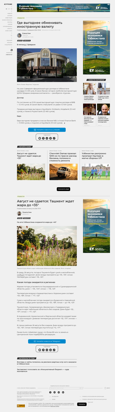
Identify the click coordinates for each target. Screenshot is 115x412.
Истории (9, 15)
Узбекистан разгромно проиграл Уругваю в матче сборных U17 (94, 155)
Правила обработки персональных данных (94, 399)
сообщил (21, 275)
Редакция (9, 40)
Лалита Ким (27, 212)
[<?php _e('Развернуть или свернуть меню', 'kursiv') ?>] (12, 50)
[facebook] (50, 392)
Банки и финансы (7, 20)
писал (40, 332)
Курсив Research (7, 26)
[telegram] (59, 392)
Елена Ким (26, 33)
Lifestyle (9, 28)
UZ (9, 9)
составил (21, 91)
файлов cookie (54, 406)
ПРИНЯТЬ (82, 404)
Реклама (9, 42)
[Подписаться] (81, 388)
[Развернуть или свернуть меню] (11, 35)
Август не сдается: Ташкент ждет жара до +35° (29, 155)
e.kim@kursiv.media (27, 37)
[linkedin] (63, 392)
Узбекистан (9, 54)
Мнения (10, 24)
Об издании (55, 396)
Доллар (20, 40)
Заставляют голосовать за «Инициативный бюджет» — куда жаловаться (43, 370)
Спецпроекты (8, 44)
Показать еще (63, 189)
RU (6, 9)
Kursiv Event (8, 30)
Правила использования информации (93, 396)
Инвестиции (8, 17)
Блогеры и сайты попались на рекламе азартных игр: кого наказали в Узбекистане (46, 363)
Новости (9, 13)
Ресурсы (9, 22)
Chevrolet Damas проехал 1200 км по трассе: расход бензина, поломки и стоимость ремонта (63, 157)
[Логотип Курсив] (8, 4)
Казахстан (9, 52)
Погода (20, 218)
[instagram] (54, 392)
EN (11, 9)
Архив (53, 399)
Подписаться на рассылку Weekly (59, 386)
